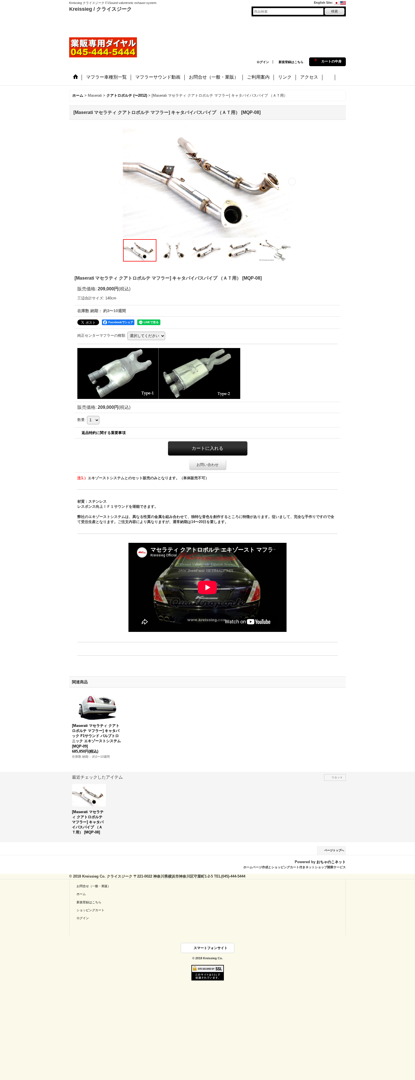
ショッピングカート (90, 910)
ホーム (81, 894)
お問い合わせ (207, 465)
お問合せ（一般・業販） (94, 886)
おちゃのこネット (331, 862)
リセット (337, 777)
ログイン (263, 62)
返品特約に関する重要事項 (104, 433)
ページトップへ (334, 850)
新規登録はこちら (291, 62)
